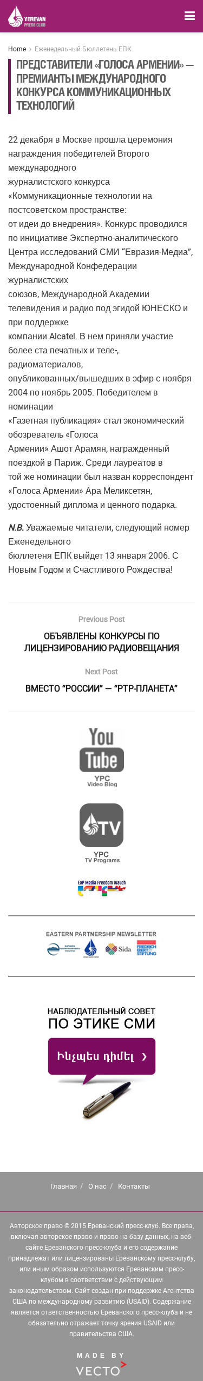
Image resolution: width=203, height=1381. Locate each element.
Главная (63, 1186)
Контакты (134, 1186)
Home (17, 49)
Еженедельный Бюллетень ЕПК (83, 49)
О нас (97, 1186)
